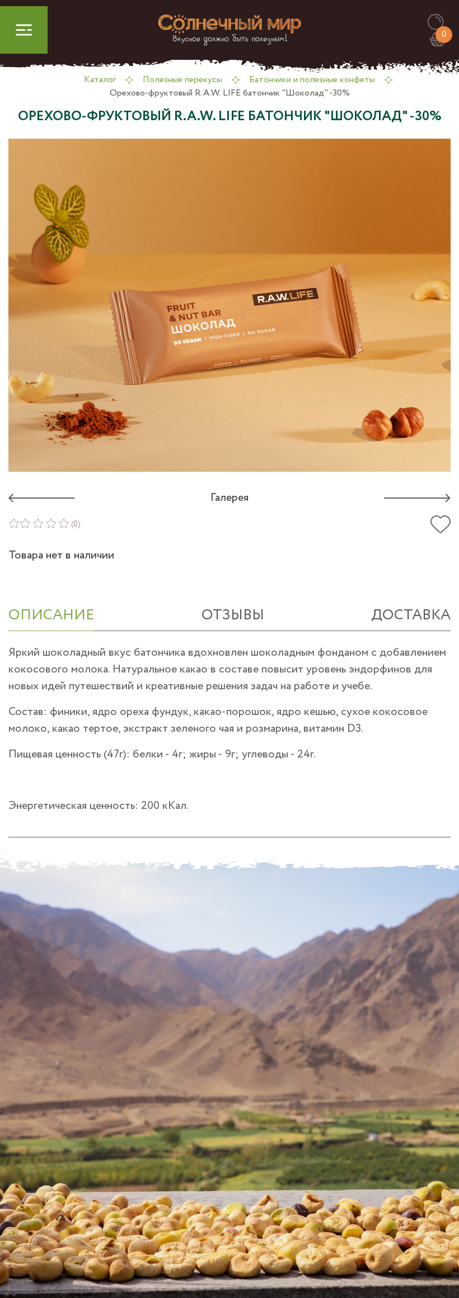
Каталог (100, 79)
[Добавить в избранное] (440, 524)
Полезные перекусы (182, 79)
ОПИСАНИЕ (51, 615)
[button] (441, 22)
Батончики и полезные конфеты (312, 79)
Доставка (411, 615)
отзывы (233, 615)
